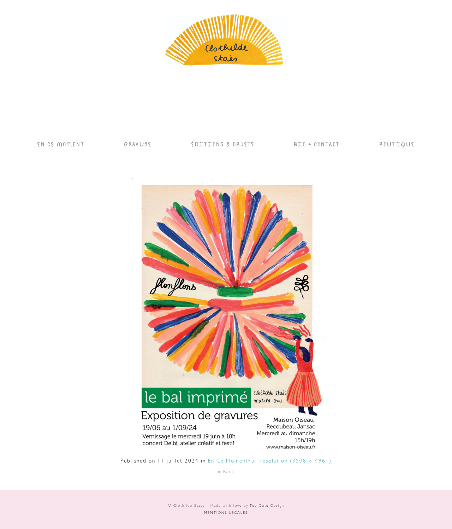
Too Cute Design (267, 506)
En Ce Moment (228, 461)
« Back (226, 472)
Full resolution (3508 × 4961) (290, 461)
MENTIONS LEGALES (226, 513)
